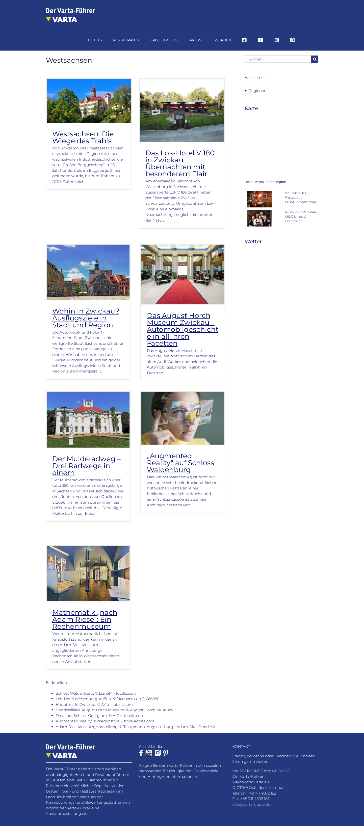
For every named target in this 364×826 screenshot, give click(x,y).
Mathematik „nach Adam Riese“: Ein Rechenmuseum (84, 619)
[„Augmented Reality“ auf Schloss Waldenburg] (182, 418)
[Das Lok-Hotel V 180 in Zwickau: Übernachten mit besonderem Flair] (182, 110)
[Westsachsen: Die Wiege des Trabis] (89, 101)
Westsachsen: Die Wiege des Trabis (83, 137)
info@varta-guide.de (251, 804)
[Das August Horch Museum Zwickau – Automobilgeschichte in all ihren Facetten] (182, 274)
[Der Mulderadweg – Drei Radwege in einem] (88, 419)
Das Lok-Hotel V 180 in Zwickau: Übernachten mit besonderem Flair (180, 163)
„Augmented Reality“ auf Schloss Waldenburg (180, 463)
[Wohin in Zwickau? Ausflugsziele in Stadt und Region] (88, 272)
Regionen (257, 90)
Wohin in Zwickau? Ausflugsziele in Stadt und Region (85, 318)
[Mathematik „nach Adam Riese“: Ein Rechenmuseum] (88, 573)
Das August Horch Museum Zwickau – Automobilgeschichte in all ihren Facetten (182, 329)
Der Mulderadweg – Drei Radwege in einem (86, 466)
